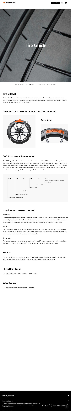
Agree (46, 405)
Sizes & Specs (40, 84)
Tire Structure (19, 84)
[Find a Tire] (62, 3)
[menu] (66, 3)
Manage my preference (59, 405)
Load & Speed (51, 84)
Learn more (5, 406)
